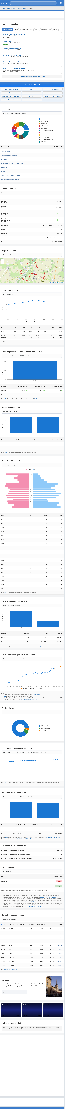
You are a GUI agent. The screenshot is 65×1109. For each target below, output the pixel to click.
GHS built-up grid (38, 343)
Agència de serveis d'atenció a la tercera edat (11, 96)
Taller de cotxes (5, 151)
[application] (20, 130)
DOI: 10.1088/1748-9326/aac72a (24, 838)
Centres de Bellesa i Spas (26, 29)
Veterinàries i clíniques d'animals (10, 175)
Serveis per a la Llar (46, 29)
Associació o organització (11, 89)
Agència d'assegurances (52, 89)
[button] (33, 3)
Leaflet (52, 282)
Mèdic (16, 29)
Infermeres (4, 159)
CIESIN (6, 452)
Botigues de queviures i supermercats (12, 163)
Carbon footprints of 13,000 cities (52, 837)
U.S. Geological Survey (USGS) (11, 969)
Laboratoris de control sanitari (53, 96)
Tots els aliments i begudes (9, 155)
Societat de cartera (53, 92)
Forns (31, 89)
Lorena (24, 8)
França (19, 8)
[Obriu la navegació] (61, 3)
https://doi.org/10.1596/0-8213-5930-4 (48, 897)
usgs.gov (60, 929)
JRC (5, 343)
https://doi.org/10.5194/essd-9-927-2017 (29, 699)
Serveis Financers (7, 29)
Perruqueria (11, 99)
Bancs (11, 92)
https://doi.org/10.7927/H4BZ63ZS (36, 906)
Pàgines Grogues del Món (8, 8)
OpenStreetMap (59, 282)
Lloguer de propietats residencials (32, 99)
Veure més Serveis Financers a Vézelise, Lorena (32, 76)
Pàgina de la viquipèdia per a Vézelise (15, 992)
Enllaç (4, 697)
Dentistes (31, 96)
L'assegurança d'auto (32, 92)
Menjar (37, 29)
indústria (55, 29)
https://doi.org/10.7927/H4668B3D (26, 901)
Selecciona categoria (55, 24)
